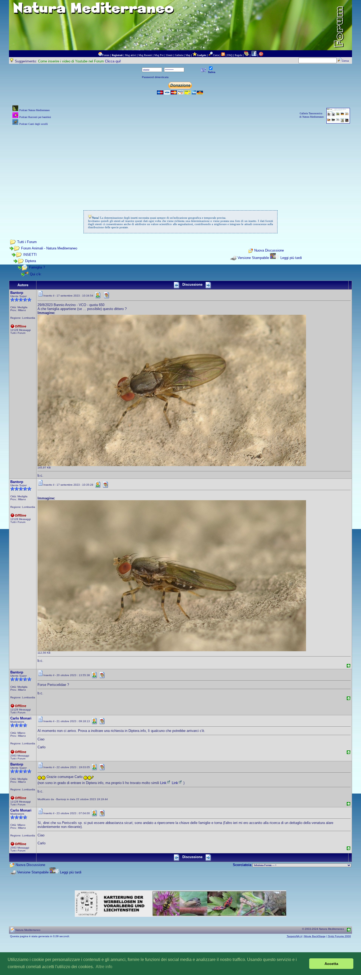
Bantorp (16, 293)
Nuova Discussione (269, 250)
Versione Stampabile (253, 258)
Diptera (30, 261)
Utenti (169, 55)
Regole (238, 55)
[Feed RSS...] (223, 55)
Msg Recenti (145, 55)
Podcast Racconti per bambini (35, 117)
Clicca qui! (113, 61)
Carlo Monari (20, 718)
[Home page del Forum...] (100, 55)
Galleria (179, 55)
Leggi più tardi (291, 258)
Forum (105, 55)
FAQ (229, 55)
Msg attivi (130, 55)
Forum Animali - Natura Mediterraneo (49, 248)
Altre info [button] (104, 966)
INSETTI (30, 255)
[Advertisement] (180, 164)
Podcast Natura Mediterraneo (34, 110)
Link (163, 783)
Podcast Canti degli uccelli (33, 123)
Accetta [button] (331, 964)
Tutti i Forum (27, 242)
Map (188, 55)
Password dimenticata (155, 77)
